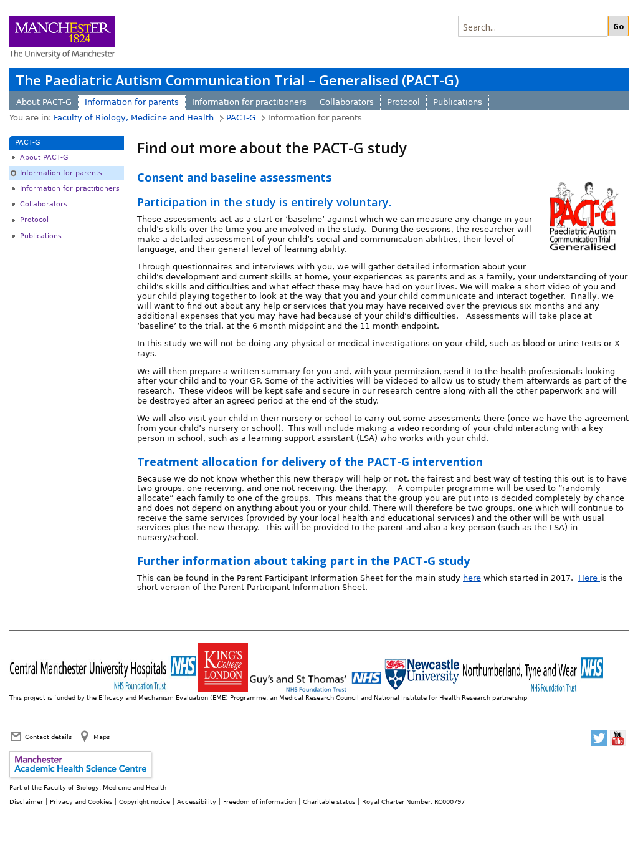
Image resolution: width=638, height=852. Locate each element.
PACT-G (240, 117)
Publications (457, 102)
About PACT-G (44, 102)
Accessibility (196, 801)
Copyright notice (144, 801)
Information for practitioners (249, 102)
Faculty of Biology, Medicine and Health (134, 117)
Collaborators (347, 102)
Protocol (403, 102)
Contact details (48, 736)
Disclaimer (26, 801)
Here (589, 578)
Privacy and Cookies (81, 801)
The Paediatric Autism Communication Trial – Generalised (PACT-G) (237, 80)
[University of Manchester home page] (62, 38)
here (472, 578)
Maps (101, 736)
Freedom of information (259, 801)
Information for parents (132, 102)
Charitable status (329, 801)
